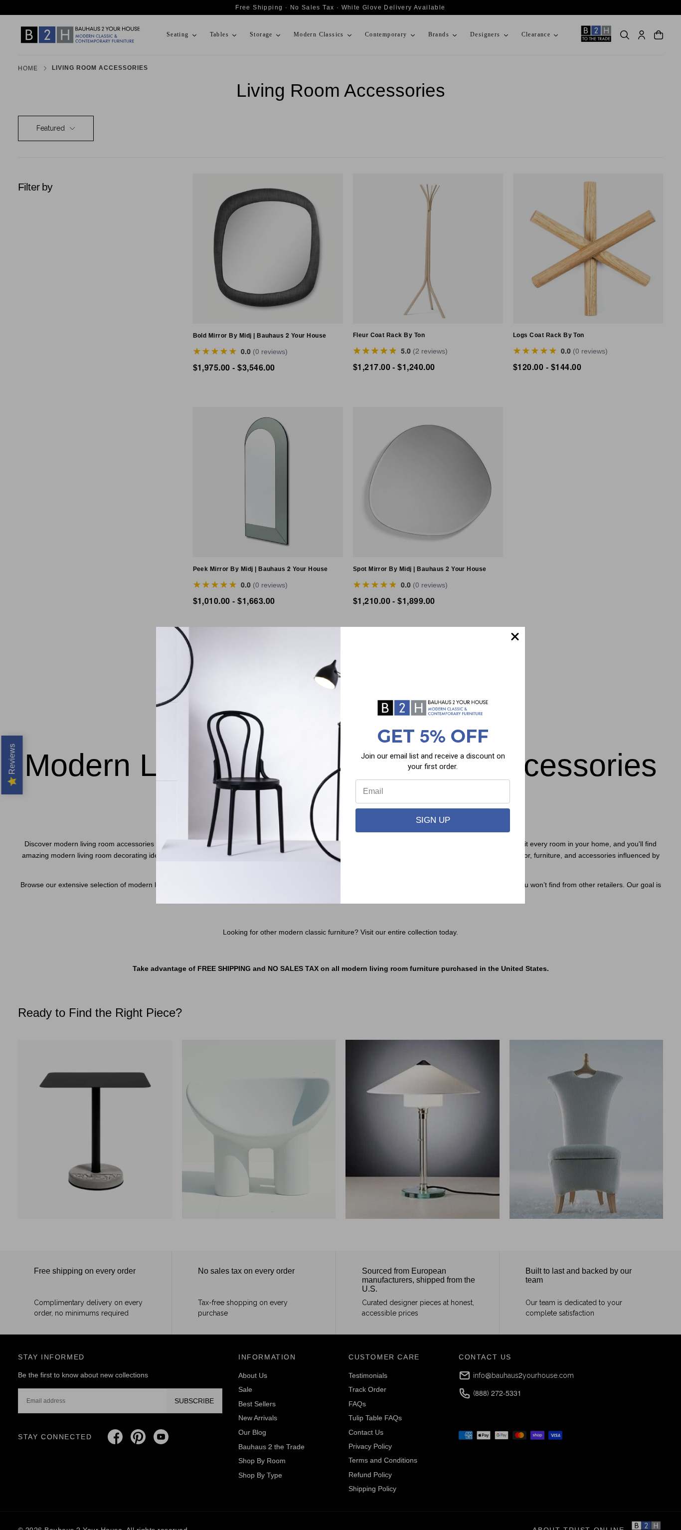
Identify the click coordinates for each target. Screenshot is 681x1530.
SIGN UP (433, 820)
